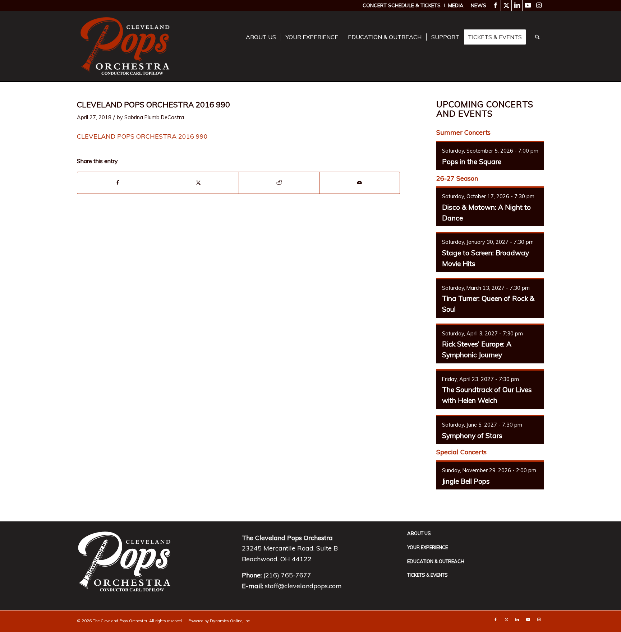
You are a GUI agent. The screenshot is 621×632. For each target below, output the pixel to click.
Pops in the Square (471, 161)
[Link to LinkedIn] (517, 5)
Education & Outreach (435, 561)
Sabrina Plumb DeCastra (154, 117)
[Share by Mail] (359, 183)
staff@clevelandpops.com (303, 586)
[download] (125, 46)
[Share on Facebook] (117, 183)
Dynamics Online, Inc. (230, 620)
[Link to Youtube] (528, 5)
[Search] (537, 37)
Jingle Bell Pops (466, 481)
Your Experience (427, 547)
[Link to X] (506, 5)
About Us (419, 533)
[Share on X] (198, 183)
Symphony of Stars (472, 435)
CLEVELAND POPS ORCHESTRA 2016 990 (142, 136)
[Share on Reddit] (279, 183)
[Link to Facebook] (495, 5)
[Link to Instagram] (538, 5)
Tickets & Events (427, 575)
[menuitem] (402, 5)
